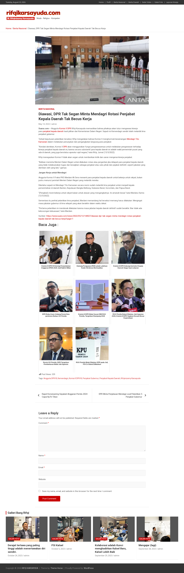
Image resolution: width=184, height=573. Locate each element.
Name (42, 455)
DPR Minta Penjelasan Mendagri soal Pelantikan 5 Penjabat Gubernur (120, 395)
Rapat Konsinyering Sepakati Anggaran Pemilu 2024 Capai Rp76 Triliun (64, 395)
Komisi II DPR (65, 128)
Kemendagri (63, 378)
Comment (44, 423)
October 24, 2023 (15, 556)
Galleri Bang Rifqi (18, 512)
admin (54, 124)
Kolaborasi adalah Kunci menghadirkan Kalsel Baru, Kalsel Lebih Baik (110, 548)
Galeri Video (146, 2)
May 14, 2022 (44, 124)
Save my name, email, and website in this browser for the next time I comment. (77, 491)
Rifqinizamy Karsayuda (130, 378)
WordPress (89, 568)
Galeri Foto (159, 2)
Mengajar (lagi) (147, 545)
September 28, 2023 (147, 549)
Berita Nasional (119, 2)
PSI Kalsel (57, 545)
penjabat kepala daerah (53, 131)
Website (42, 479)
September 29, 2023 (103, 556)
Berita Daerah (134, 2)
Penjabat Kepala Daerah (110, 378)
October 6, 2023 (58, 549)
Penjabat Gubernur (91, 378)
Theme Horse (57, 568)
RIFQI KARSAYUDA (30, 568)
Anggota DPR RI (50, 378)
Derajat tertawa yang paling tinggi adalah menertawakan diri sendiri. (26, 548)
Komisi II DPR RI (75, 378)
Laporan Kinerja (172, 2)
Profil (109, 2)
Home (101, 2)
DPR (65, 147)
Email (42, 467)
